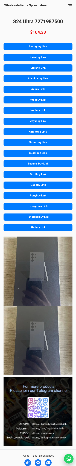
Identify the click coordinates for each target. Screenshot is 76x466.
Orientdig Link (38, 131)
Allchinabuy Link (38, 78)
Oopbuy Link (38, 185)
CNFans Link (38, 67)
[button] (70, 5)
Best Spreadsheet (43, 455)
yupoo (25, 455)
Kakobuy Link (38, 57)
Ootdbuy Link (38, 174)
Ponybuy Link (38, 195)
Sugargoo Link (38, 153)
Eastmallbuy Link (38, 163)
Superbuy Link (38, 142)
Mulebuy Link (38, 99)
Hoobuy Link (38, 110)
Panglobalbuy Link (38, 216)
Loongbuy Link (38, 46)
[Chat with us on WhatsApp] (69, 459)
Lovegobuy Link (38, 206)
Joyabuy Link (38, 121)
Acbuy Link (38, 89)
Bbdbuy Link (38, 227)
